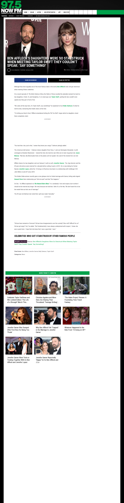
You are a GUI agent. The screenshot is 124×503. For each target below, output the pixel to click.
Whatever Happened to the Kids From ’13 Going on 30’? (75, 328)
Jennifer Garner (59, 163)
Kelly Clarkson (67, 106)
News (23, 254)
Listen (39, 12)
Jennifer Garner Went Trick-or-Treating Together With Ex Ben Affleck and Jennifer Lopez (18, 359)
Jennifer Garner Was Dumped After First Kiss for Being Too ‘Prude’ (18, 329)
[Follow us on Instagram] (85, 12)
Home (25, 12)
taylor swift (50, 251)
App (59, 12)
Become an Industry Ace (43, 16)
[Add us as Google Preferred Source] (76, 12)
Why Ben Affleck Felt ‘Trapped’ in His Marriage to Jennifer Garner (47, 329)
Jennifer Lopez (24, 169)
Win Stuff (67, 12)
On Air (32, 12)
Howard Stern (18, 179)
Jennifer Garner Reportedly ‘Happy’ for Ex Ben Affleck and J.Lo (47, 359)
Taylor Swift (55, 97)
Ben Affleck (61, 87)
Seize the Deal (20, 16)
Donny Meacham (15, 70)
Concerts (30, 16)
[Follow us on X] (94, 12)
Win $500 (11, 16)
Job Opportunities (49, 12)
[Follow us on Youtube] (90, 12)
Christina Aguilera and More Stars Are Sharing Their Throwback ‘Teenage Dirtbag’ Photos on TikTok (46, 299)
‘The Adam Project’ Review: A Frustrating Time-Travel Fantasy (75, 299)
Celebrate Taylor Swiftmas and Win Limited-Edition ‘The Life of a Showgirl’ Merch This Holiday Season (18, 299)
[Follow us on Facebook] (81, 12)
